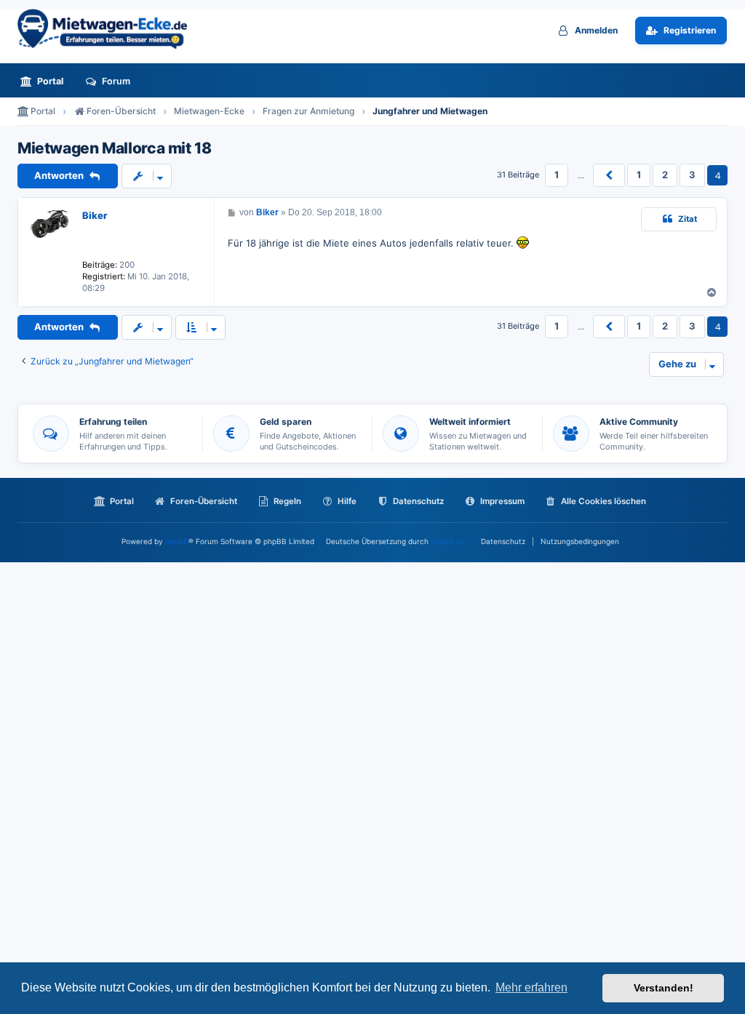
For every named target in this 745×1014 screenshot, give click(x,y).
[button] (609, 175)
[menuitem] (45, 81)
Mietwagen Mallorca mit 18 (114, 148)
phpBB (176, 541)
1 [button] (556, 174)
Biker (94, 215)
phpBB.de (448, 541)
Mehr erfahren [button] (531, 987)
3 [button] (692, 174)
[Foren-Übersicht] (108, 29)
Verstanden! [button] (663, 988)
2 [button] (665, 174)
